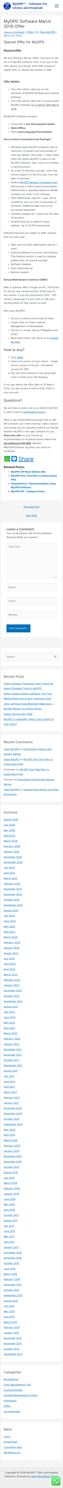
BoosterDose (11, 1379)
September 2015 (13, 1295)
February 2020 (12, 1145)
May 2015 (9, 1311)
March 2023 (11, 974)
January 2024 (11, 947)
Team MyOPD (11, 749)
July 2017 (9, 1226)
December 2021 (13, 1049)
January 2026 (11, 851)
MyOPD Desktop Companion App (38, 182)
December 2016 (13, 1252)
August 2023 (11, 953)
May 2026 (9, 830)
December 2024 (13, 889)
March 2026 (11, 840)
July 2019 (9, 1177)
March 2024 (11, 937)
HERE (20, 357)
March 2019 (10, 1183)
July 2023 (9, 958)
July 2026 (9, 824)
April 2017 (9, 1241)
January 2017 (11, 1247)
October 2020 (11, 1119)
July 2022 (9, 1012)
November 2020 (13, 1113)
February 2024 (12, 942)
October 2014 (11, 1348)
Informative (10, 1400)
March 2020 (11, 1140)
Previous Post (31, 506)
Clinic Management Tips (17, 1384)
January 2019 (11, 1193)
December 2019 (13, 1156)
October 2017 (11, 1215)
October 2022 (11, 996)
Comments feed (13, 1447)
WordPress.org (12, 1452)
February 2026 (12, 846)
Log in (7, 1436)
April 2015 (9, 1316)
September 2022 (13, 1001)
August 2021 (11, 1070)
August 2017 (11, 1220)
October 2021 (11, 1060)
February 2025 (12, 883)
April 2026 (9, 835)
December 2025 (13, 857)
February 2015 (12, 1327)
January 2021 (11, 1103)
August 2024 (11, 910)
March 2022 (10, 1033)
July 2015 (9, 1306)
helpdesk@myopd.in (34, 412)
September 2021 (13, 1065)
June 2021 (9, 1081)
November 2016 (13, 1257)
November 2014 (13, 1343)
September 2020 (13, 1124)
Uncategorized (12, 1411)
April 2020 (9, 1134)
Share (26, 459)
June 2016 (9, 1268)
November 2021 (13, 1054)
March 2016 (10, 1274)
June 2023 (10, 963)
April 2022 (9, 1028)
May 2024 (9, 926)
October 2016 (11, 1263)
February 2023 (12, 980)
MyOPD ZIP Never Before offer (28, 471)
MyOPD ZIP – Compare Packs (28, 491)
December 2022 (13, 990)
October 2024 (11, 899)
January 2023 (11, 985)
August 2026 (11, 819)
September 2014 (13, 1354)
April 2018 (9, 1209)
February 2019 (12, 1188)
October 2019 (11, 1167)
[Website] (31, 615)
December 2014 (13, 1338)
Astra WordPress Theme (44, 1476)
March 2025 (10, 878)
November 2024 (13, 894)
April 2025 (9, 873)
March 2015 (10, 1322)
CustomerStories (13, 1390)
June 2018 (9, 1199)
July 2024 (9, 915)
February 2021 (12, 1097)
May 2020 (9, 1129)
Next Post (31, 515)
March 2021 (10, 1092)
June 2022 (10, 1017)
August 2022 (11, 1006)
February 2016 (12, 1279)
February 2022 (12, 1038)
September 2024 (13, 905)
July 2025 (9, 867)
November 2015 (13, 1284)
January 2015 (11, 1332)
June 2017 (9, 1231)
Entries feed (10, 1441)
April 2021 (9, 1086)
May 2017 (9, 1236)
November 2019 (13, 1161)
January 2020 (11, 1151)
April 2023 (9, 969)
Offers (30, 32)
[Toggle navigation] (56, 6)
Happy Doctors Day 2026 (18, 714)
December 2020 (13, 1108)
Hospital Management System (21, 1395)
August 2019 (11, 1172)
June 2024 (10, 921)
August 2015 (11, 1300)
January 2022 (11, 1044)
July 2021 (9, 1076)
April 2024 (9, 931)
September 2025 (13, 862)
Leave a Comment (14, 32)
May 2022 (9, 1022)
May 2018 (9, 1204)
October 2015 (11, 1290)
